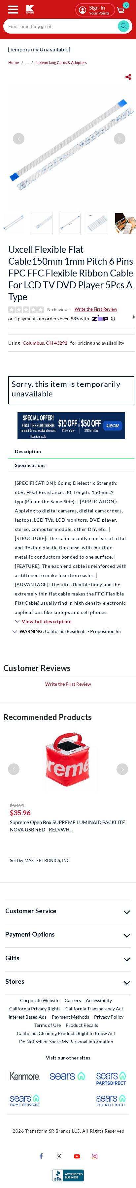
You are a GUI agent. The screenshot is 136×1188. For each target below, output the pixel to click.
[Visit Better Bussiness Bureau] (68, 1175)
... (27, 62)
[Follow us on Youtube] (77, 1156)
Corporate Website (40, 1000)
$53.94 (17, 805)
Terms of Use (47, 1025)
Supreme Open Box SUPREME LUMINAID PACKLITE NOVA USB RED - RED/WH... (67, 825)
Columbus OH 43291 (45, 343)
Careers (73, 1000)
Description (28, 451)
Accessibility (99, 1000)
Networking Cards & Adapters (61, 62)
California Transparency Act (94, 1008)
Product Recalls (82, 1025)
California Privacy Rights (34, 1008)
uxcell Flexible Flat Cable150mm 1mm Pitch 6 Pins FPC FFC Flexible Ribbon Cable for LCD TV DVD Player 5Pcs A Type (70, 273)
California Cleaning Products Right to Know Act (66, 1033)
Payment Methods (70, 1017)
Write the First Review (96, 309)
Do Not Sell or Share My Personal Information (66, 1041)
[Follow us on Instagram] (94, 1156)
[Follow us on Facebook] (41, 1156)
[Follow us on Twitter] (59, 1156)
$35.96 (20, 813)
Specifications (30, 465)
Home (13, 62)
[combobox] (67, 26)
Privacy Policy (108, 1017)
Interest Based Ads (28, 1017)
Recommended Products (47, 717)
